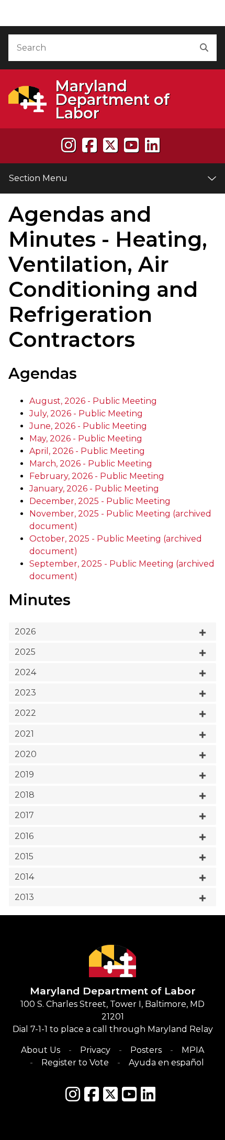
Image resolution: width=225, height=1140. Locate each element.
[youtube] (131, 145)
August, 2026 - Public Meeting (93, 401)
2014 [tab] (24, 877)
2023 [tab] (25, 693)
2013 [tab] (24, 897)
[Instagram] (68, 145)
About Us (40, 1050)
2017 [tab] (24, 815)
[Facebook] (89, 145)
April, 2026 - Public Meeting (87, 451)
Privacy (95, 1050)
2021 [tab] (24, 734)
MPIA (193, 1050)
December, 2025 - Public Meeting (100, 501)
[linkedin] (152, 145)
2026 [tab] (25, 632)
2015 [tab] (24, 856)
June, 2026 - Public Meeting (88, 426)
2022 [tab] (25, 713)
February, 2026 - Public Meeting (96, 476)
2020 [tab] (26, 754)
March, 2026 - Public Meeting (90, 464)
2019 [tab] (24, 774)
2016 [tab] (24, 836)
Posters (146, 1050)
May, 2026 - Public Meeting (85, 438)
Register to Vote (75, 1062)
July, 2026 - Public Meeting (86, 413)
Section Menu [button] (38, 178)
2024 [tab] (25, 672)
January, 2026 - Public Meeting (94, 489)
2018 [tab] (25, 795)
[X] (110, 145)
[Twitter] (110, 1094)
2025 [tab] (25, 652)
